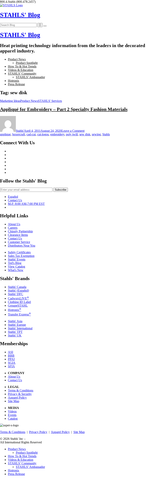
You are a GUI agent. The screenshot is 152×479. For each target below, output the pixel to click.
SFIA (11, 366)
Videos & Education (20, 70)
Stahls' (20, 130)
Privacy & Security (20, 394)
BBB (11, 355)
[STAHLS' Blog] (11, 5)
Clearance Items (18, 235)
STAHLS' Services (50, 101)
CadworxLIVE (18, 298)
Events (12, 415)
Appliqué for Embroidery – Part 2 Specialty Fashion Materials (63, 109)
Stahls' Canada (17, 287)
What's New (15, 270)
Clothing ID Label (19, 302)
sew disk (84, 134)
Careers (12, 227)
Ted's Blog (14, 263)
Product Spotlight (27, 63)
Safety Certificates (19, 252)
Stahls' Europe (17, 324)
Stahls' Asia (15, 321)
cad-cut (31, 134)
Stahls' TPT (15, 332)
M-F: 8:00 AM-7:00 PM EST (26, 203)
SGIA (11, 362)
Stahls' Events (16, 259)
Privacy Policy (38, 432)
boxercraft (18, 134)
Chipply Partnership (20, 231)
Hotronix (13, 80)
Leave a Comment (73, 130)
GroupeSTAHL (18, 305)
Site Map (13, 401)
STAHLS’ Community (22, 73)
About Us (14, 224)
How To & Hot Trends (22, 66)
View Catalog (16, 266)
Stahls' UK (15, 335)
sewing (96, 134)
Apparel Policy (17, 397)
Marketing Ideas (10, 101)
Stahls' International (20, 328)
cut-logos (43, 134)
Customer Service (19, 242)
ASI (10, 352)
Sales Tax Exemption (21, 256)
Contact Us (15, 200)
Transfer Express (19, 314)
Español (13, 196)
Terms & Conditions (20, 390)
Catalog (13, 418)
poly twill (72, 134)
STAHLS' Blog (20, 14)
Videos (12, 411)
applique (5, 134)
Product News (17, 59)
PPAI (11, 359)
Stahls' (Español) (18, 290)
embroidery (57, 134)
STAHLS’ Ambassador (30, 77)
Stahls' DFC (15, 294)
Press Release (16, 84)
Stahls (106, 134)
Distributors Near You (21, 245)
